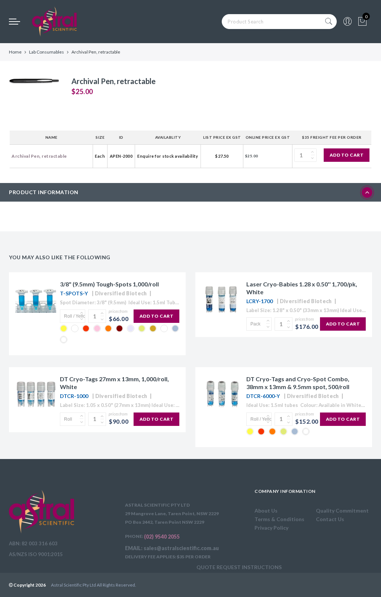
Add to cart (347, 155)
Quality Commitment (342, 510)
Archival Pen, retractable (39, 156)
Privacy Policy (271, 527)
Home (15, 52)
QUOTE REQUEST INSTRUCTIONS (239, 567)
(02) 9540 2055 (162, 536)
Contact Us (330, 519)
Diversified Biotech (121, 293)
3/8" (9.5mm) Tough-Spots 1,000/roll (109, 284)
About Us (266, 510)
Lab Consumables (46, 52)
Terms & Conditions (279, 519)
